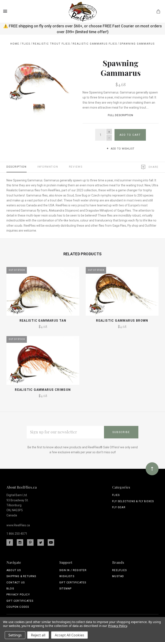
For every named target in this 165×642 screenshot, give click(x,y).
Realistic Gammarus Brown (122, 320)
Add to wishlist (122, 148)
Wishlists (66, 576)
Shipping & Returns (21, 576)
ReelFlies (119, 570)
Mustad (118, 576)
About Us (13, 570)
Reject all (38, 635)
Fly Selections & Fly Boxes (133, 501)
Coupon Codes (17, 606)
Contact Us (15, 582)
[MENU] (6, 11)
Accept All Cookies (69, 635)
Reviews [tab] (75, 166)
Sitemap (65, 588)
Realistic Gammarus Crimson (43, 389)
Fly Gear (118, 507)
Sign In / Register (73, 570)
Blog (10, 588)
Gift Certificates (19, 600)
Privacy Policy (18, 594)
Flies (116, 495)
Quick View (43, 293)
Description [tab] (16, 166)
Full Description (120, 115)
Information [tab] (47, 166)
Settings (15, 635)
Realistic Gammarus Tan (43, 320)
